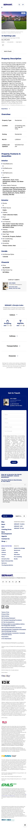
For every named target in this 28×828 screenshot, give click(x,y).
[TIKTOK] (16, 581)
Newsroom (17, 550)
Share (2, 44)
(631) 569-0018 (15, 403)
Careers (3, 554)
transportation (12, 346)
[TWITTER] (12, 581)
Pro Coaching (18, 556)
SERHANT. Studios (19, 524)
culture (12, 315)
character (12, 356)
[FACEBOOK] (2, 581)
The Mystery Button (7, 565)
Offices (3, 552)
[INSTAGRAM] (6, 581)
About (3, 548)
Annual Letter (5, 559)
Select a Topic (8, 427)
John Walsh (13, 398)
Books (16, 559)
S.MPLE (3, 550)
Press (3, 556)
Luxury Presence (20, 642)
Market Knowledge (19, 548)
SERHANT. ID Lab (19, 528)
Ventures (4, 563)
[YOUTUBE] (19, 581)
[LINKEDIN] (9, 581)
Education (17, 554)
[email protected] (6, 546)
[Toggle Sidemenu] (23, 4)
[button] (19, 4)
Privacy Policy (16, 457)
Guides (16, 552)
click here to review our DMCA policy (13, 795)
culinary (12, 336)
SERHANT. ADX (18, 526)
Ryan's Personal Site (7, 561)
